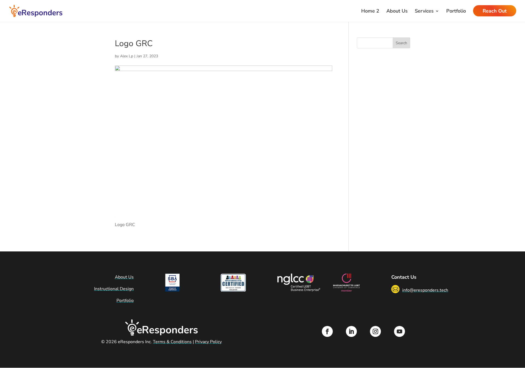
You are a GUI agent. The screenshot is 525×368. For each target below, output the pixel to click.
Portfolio (456, 11)
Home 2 (370, 11)
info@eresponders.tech (425, 290)
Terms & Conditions (172, 342)
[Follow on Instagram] (375, 331)
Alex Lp (126, 56)
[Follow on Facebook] (327, 331)
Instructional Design (114, 289)
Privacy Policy (208, 342)
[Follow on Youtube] (399, 331)
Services (424, 11)
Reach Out (495, 11)
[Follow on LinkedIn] (351, 331)
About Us (397, 11)
